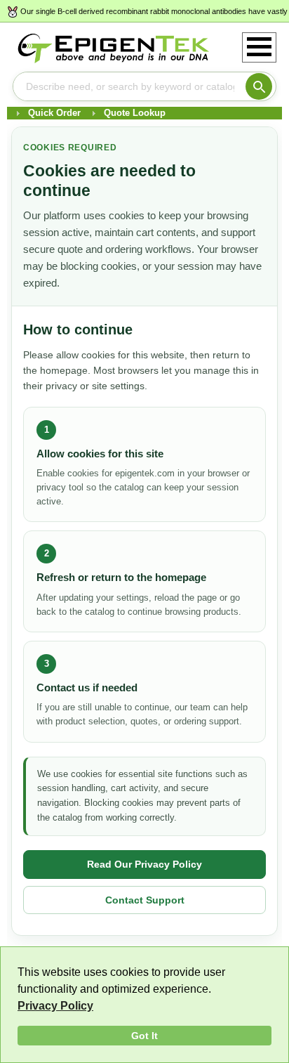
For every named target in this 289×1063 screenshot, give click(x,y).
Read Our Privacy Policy (144, 864)
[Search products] (259, 86)
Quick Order (54, 112)
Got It (144, 1035)
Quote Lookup (135, 112)
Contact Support (144, 900)
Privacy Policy (55, 1006)
